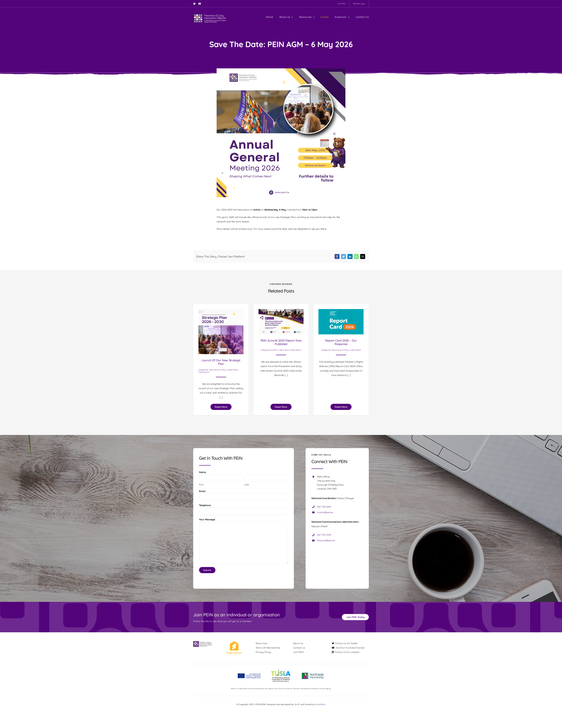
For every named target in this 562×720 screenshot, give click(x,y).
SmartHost (320, 704)
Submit (207, 570)
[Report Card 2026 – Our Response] (341, 311)
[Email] (362, 256)
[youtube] (199, 3)
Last (246, 484)
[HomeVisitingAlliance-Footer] (234, 642)
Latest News (232, 369)
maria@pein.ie (325, 512)
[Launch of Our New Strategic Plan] (221, 311)
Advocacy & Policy (217, 369)
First (201, 484)
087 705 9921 (324, 534)
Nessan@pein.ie (326, 540)
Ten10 (296, 704)
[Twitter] (343, 256)
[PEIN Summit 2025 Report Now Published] (281, 311)
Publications (204, 372)
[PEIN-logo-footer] (203, 642)
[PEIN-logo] (210, 14)
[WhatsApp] (356, 256)
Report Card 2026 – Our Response (341, 342)
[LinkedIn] (350, 256)
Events (274, 350)
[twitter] (194, 3)
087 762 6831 (324, 506)
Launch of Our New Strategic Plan (221, 362)
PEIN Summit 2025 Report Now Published (281, 342)
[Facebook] (337, 256)
